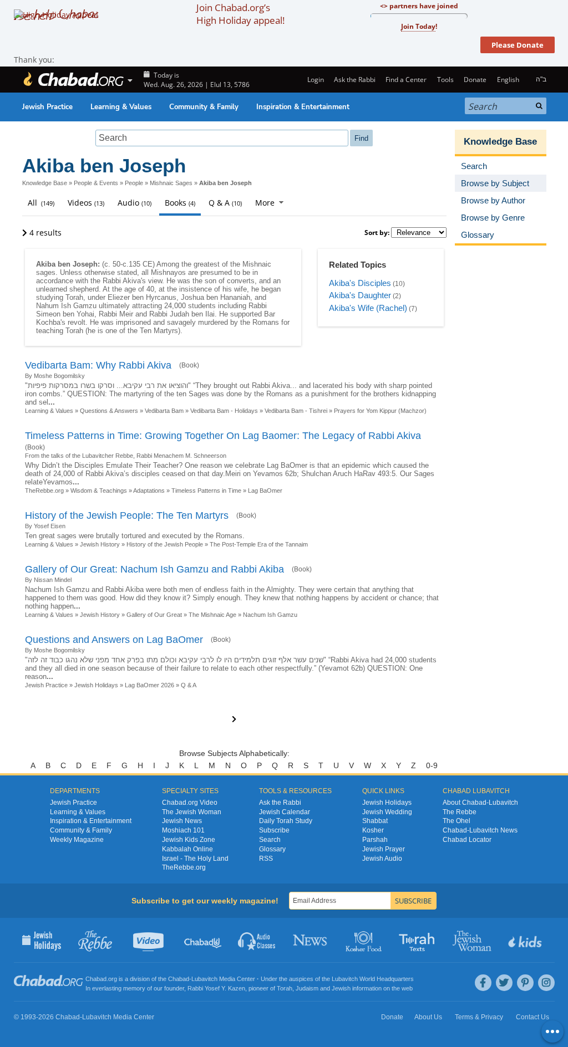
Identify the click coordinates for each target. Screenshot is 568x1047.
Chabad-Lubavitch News (480, 830)
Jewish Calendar (284, 812)
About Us (428, 1017)
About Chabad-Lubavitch (480, 802)
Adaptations (149, 490)
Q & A (188, 685)
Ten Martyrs (159, 330)
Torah (74, 297)
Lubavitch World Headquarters (373, 979)
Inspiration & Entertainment (302, 107)
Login (314, 79)
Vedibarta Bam (164, 410)
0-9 (432, 765)
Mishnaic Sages (171, 183)
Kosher (373, 830)
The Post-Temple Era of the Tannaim (259, 544)
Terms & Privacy (479, 1017)
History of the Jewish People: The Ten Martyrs (127, 515)
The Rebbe (459, 812)
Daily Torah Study (285, 821)
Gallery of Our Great (154, 614)
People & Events (96, 183)
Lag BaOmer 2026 (149, 685)
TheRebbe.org (44, 490)
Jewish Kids (526, 940)
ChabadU (203, 940)
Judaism (307, 988)
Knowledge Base (44, 183)
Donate (475, 79)
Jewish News (182, 821)
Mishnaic (256, 264)
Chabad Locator (467, 840)
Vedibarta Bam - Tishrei (296, 410)
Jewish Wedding (387, 812)
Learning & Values (120, 107)
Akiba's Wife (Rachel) (368, 308)
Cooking (364, 940)
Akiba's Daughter (360, 295)
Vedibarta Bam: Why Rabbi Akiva (98, 365)
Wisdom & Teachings (98, 490)
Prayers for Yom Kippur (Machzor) (380, 410)
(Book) (189, 365)
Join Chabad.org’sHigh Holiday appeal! (240, 14)
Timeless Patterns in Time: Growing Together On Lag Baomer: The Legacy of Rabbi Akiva (223, 435)
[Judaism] (73, 80)
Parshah (375, 840)
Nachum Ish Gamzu (270, 614)
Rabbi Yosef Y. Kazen (216, 988)
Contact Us (532, 1017)
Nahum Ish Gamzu (66, 306)
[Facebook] (483, 982)
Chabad (178, 979)
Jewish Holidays (96, 685)
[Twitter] (504, 982)
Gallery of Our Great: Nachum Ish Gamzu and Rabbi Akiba (154, 569)
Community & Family (204, 107)
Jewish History (100, 544)
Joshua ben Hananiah (215, 297)
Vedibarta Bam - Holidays (224, 410)
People (134, 183)
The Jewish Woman (191, 812)
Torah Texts (418, 940)
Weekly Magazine (77, 840)
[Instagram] (546, 982)
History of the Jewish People (164, 544)
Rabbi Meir (116, 314)
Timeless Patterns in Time (206, 490)
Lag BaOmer (265, 490)
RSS (266, 858)
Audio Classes (257, 940)
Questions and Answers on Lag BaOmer (114, 639)
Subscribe (274, 830)
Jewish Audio (382, 858)
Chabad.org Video (189, 802)
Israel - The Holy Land (195, 858)
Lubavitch (204, 979)
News (311, 940)
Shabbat (375, 821)
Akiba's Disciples (360, 283)
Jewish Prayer (383, 849)
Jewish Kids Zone (188, 840)
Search (270, 840)
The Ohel (456, 821)
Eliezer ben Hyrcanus (142, 297)
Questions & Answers (109, 410)
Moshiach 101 (183, 830)
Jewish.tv (149, 940)
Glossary (272, 849)
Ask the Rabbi (355, 79)
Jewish (341, 988)
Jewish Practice (47, 107)
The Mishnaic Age (212, 614)
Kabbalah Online (187, 849)
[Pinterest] (525, 982)
